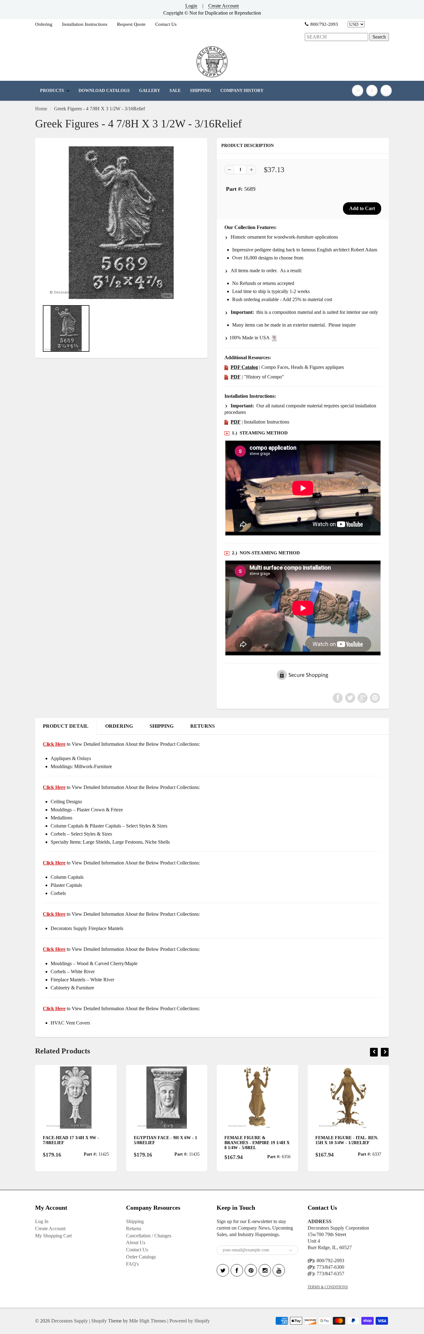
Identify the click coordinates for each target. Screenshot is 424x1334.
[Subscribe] (290, 1250)
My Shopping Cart (53, 1235)
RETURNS (202, 726)
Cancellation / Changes (148, 1235)
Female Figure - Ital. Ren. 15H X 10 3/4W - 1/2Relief (319, 1140)
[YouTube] (279, 1270)
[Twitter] (223, 1270)
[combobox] (336, 37)
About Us (135, 1242)
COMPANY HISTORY (242, 90)
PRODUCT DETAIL (65, 726)
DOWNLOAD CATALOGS (104, 90)
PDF (236, 376)
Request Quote (131, 24)
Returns (133, 1228)
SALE (175, 90)
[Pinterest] (251, 1270)
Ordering (43, 24)
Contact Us (166, 24)
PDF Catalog (244, 367)
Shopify (99, 1320)
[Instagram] (265, 1270)
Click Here (54, 787)
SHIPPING (200, 90)
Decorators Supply (69, 1320)
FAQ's (132, 1264)
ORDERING (119, 726)
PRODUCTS (52, 90)
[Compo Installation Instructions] (226, 421)
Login (191, 5)
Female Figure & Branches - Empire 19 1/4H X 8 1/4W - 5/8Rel (230, 1142)
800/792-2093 (324, 24)
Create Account (223, 5)
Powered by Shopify (189, 1320)
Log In (41, 1221)
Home (41, 108)
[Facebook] (237, 1270)
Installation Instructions (84, 24)
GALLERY (149, 90)
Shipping (135, 1221)
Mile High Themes (147, 1320)
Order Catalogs (141, 1256)
